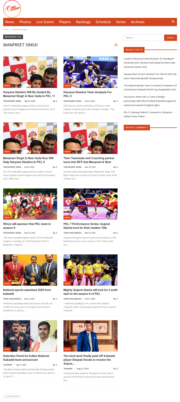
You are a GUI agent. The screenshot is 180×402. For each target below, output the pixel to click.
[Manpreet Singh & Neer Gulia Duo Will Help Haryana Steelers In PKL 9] (30, 138)
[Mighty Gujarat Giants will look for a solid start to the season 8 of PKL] (90, 270)
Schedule (103, 22)
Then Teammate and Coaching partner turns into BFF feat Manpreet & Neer (89, 160)
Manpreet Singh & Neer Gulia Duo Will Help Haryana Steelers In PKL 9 (28, 160)
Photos (25, 22)
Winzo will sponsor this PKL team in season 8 (27, 226)
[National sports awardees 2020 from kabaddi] (30, 270)
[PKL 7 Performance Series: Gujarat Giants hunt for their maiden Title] (90, 204)
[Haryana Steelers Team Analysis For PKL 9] (90, 72)
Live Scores (45, 22)
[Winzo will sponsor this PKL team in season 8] (30, 204)
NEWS (7, 85)
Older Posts (12, 396)
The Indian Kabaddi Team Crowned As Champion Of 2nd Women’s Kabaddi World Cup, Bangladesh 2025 (150, 88)
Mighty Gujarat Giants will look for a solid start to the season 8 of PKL (90, 292)
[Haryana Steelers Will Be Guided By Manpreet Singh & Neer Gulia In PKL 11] (30, 72)
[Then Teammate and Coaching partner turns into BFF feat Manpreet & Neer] (90, 138)
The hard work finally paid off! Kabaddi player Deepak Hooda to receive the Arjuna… (89, 360)
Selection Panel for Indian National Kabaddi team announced (26, 358)
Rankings (83, 22)
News (9, 22)
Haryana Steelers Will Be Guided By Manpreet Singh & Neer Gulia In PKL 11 (29, 94)
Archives (137, 22)
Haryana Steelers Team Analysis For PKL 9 (87, 94)
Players (65, 22)
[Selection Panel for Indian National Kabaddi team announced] (30, 335)
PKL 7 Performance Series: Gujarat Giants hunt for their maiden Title (86, 226)
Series (121, 22)
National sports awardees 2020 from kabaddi (27, 292)
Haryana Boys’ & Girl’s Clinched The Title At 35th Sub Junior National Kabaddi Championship (150, 76)
